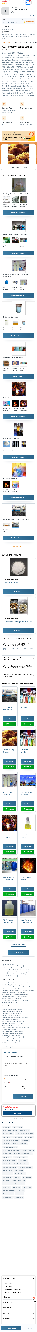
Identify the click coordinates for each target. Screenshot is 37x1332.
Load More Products (18, 944)
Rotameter (25, 1140)
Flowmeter (6, 1143)
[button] (31, 15)
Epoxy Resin (23, 1160)
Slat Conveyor (18, 1170)
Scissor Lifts (28, 1137)
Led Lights (17, 1177)
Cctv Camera (27, 1177)
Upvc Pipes (19, 1193)
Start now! (17, 1113)
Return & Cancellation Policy (13, 1289)
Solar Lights (6, 1187)
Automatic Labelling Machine (22, 1153)
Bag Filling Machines (25, 1167)
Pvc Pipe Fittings (8, 1193)
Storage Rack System (9, 1160)
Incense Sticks (19, 1183)
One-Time (10, 1079)
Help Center (8, 1283)
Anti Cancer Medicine (18, 1180)
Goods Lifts (16, 1187)
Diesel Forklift (7, 1157)
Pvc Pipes (21, 1190)
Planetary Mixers (20, 1173)
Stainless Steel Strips (9, 1167)
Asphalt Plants (7, 1170)
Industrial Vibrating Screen (11, 1140)
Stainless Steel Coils (9, 1190)
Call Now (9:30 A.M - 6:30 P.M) (13, 138)
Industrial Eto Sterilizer (10, 1147)
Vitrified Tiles (27, 1187)
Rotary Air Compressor (19, 1143)
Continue (23, 1096)
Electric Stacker (17, 1137)
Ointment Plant (7, 1173)
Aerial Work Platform (20, 1157)
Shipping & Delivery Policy (12, 1292)
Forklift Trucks (17, 1127)
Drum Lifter (6, 1137)
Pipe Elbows (19, 1197)
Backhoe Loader (8, 1133)
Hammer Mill (7, 1153)
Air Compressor (8, 1183)
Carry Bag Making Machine (24, 1133)
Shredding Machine (28, 1150)
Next (30, 158)
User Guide (8, 1286)
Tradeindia (4, 1119)
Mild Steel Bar (7, 1163)
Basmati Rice (24, 1130)
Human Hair (6, 1127)
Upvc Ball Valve (7, 1197)
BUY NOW (17, 591)
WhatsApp (29, 138)
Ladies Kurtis (7, 1177)
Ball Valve (6, 1180)
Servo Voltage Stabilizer (10, 1130)
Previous (6, 158)
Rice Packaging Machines (11, 1150)
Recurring (22, 1079)
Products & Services (21, 42)
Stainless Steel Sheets (21, 1163)
